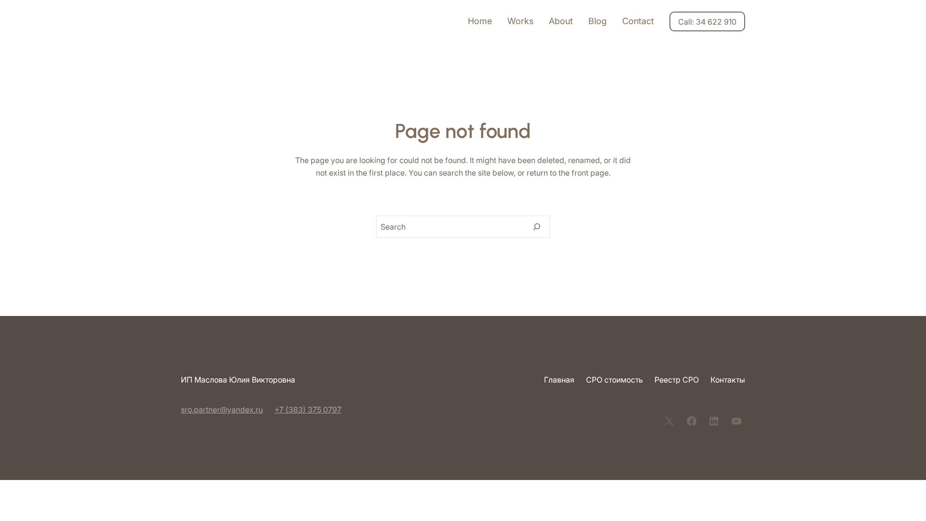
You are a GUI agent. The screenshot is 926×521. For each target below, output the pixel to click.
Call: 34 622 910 (707, 22)
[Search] (536, 226)
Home (480, 21)
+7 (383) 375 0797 (307, 409)
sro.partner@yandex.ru (222, 409)
